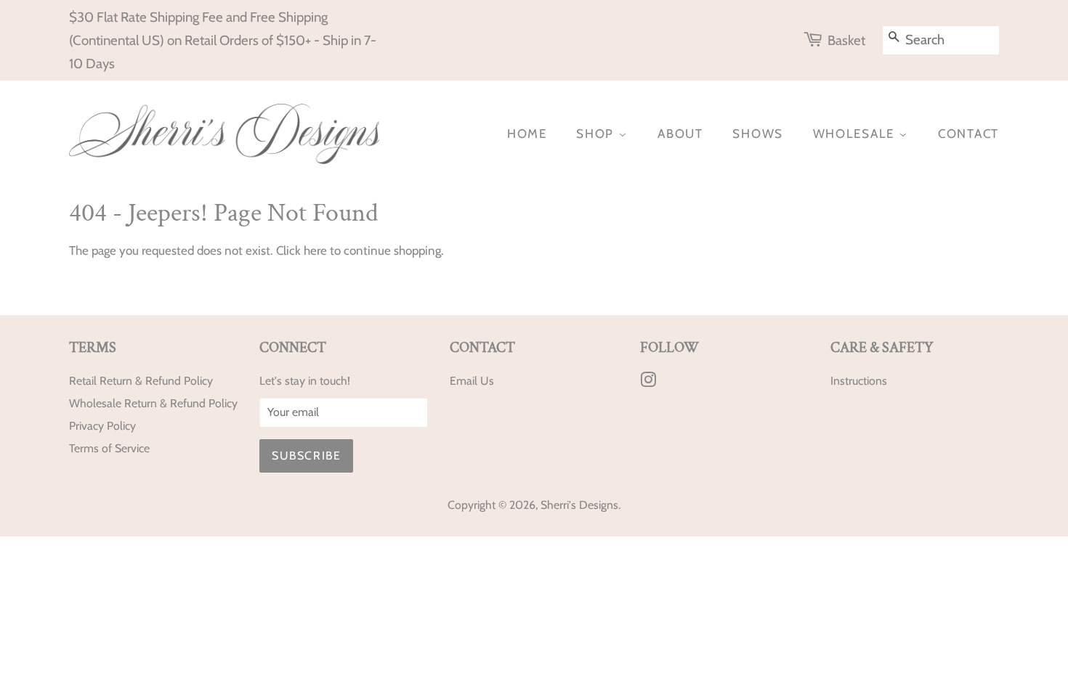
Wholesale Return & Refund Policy (153, 403)
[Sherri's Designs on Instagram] (648, 382)
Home (527, 133)
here (315, 250)
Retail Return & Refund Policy (141, 381)
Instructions (858, 381)
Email (463, 381)
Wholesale (856, 133)
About (680, 133)
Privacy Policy (102, 426)
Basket (846, 40)
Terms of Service (109, 448)
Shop (597, 133)
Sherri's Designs (579, 505)
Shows (757, 133)
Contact (968, 133)
